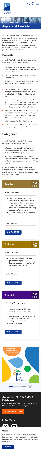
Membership (13, 22)
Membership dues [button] (11, 223)
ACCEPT (8, 447)
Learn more (6, 442)
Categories (24, 22)
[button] (15, 386)
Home (4, 22)
